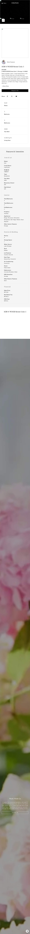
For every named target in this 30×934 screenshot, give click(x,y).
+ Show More (5, 86)
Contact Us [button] (15, 812)
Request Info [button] (15, 90)
